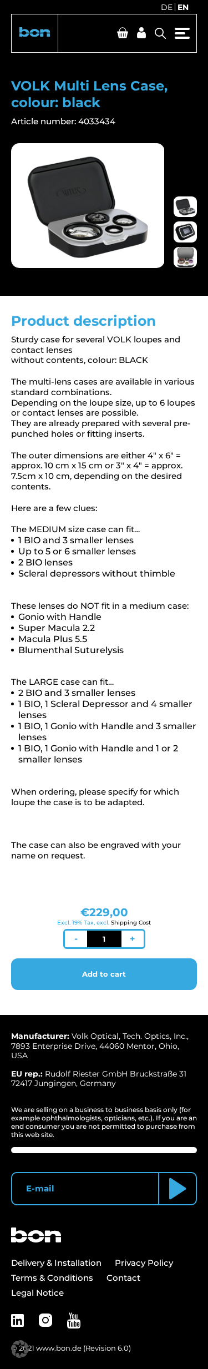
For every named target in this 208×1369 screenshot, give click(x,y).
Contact (123, 1277)
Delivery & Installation (56, 1262)
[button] (35, 33)
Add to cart (104, 973)
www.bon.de (59, 1347)
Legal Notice (37, 1292)
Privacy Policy (144, 1262)
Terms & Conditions (52, 1277)
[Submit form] (177, 1188)
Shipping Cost (131, 922)
